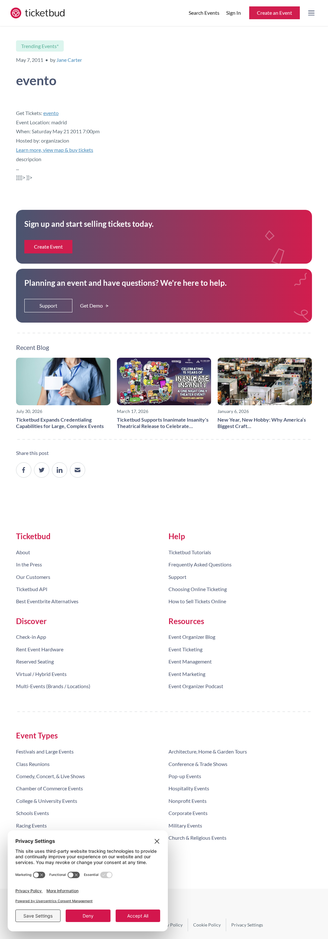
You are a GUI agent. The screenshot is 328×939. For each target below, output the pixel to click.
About (23, 552)
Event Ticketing (185, 649)
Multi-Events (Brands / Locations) (53, 686)
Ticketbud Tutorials (189, 552)
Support (48, 305)
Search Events (204, 13)
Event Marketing (186, 674)
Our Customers (33, 577)
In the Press (29, 564)
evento (51, 113)
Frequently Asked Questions (200, 564)
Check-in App (31, 637)
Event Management (190, 661)
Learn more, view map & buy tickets (54, 150)
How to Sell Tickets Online (197, 601)
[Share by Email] (77, 470)
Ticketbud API (31, 589)
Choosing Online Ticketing (197, 589)
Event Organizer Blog (191, 637)
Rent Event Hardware (39, 649)
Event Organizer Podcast (195, 686)
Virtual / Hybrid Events (41, 674)
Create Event (48, 246)
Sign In (233, 13)
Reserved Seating (35, 661)
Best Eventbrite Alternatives (47, 601)
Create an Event (274, 13)
